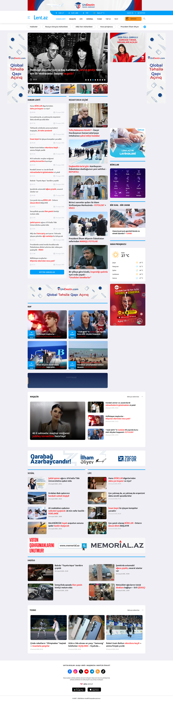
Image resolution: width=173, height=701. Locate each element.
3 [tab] (90, 79)
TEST (116, 19)
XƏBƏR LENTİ (34, 99)
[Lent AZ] (41, 17)
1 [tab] (85, 79)
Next (144, 27)
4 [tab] (93, 79)
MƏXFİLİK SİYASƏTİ (103, 665)
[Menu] (29, 17)
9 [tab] (104, 79)
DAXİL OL (130, 13)
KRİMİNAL (89, 19)
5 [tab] (95, 79)
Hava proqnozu (106, 27)
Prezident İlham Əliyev (130, 27)
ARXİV (83, 665)
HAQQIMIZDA (91, 665)
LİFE (81, 19)
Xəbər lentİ (60, 19)
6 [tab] (97, 79)
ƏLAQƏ (78, 665)
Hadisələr (34, 27)
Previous (28, 27)
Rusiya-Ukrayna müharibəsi (56, 27)
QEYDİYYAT (141, 13)
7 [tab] (100, 79)
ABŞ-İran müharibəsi (84, 27)
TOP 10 (108, 19)
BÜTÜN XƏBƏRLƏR (47, 272)
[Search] (144, 18)
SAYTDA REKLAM (69, 665)
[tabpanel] (68, 58)
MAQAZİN (72, 19)
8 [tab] (102, 79)
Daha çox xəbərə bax (133, 397)
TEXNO (99, 19)
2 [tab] (88, 79)
